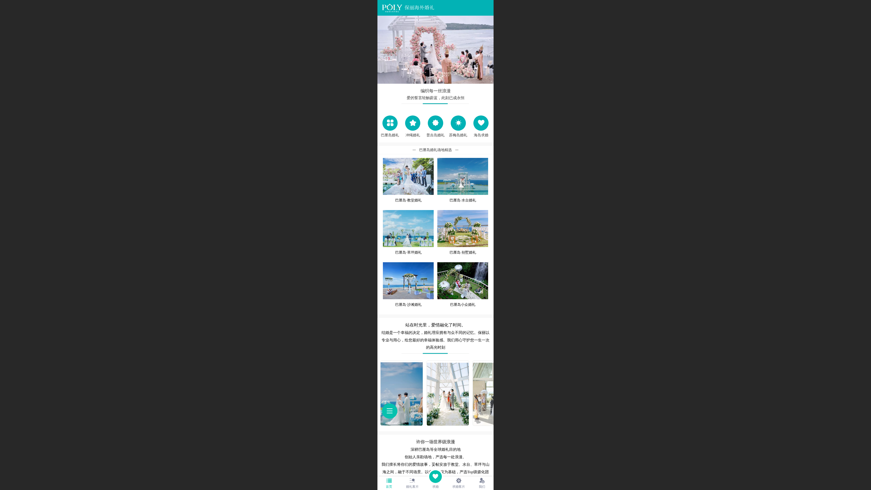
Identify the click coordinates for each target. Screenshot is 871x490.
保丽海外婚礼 (419, 7)
